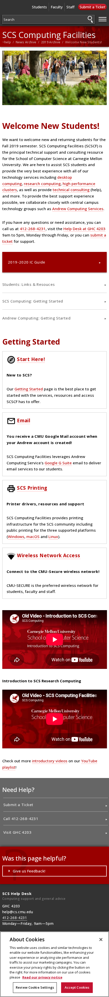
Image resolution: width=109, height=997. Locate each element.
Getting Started (28, 388)
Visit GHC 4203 (17, 832)
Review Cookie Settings (35, 987)
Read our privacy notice (42, 977)
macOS (33, 536)
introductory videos (49, 760)
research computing (42, 183)
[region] (54, 964)
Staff (70, 7)
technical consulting (71, 189)
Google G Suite (58, 462)
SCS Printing (32, 488)
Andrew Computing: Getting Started (36, 318)
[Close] (100, 939)
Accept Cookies (77, 987)
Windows (16, 536)
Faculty (57, 7)
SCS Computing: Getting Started (32, 301)
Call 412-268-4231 (20, 818)
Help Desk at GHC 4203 (84, 228)
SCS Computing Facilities (49, 34)
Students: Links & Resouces (28, 284)
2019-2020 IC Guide (26, 262)
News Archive (26, 42)
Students (39, 7)
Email (23, 420)
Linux (53, 536)
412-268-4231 (33, 228)
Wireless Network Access (48, 555)
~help (6, 42)
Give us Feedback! (29, 870)
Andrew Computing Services (77, 208)
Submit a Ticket (92, 7)
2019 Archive (51, 42)
